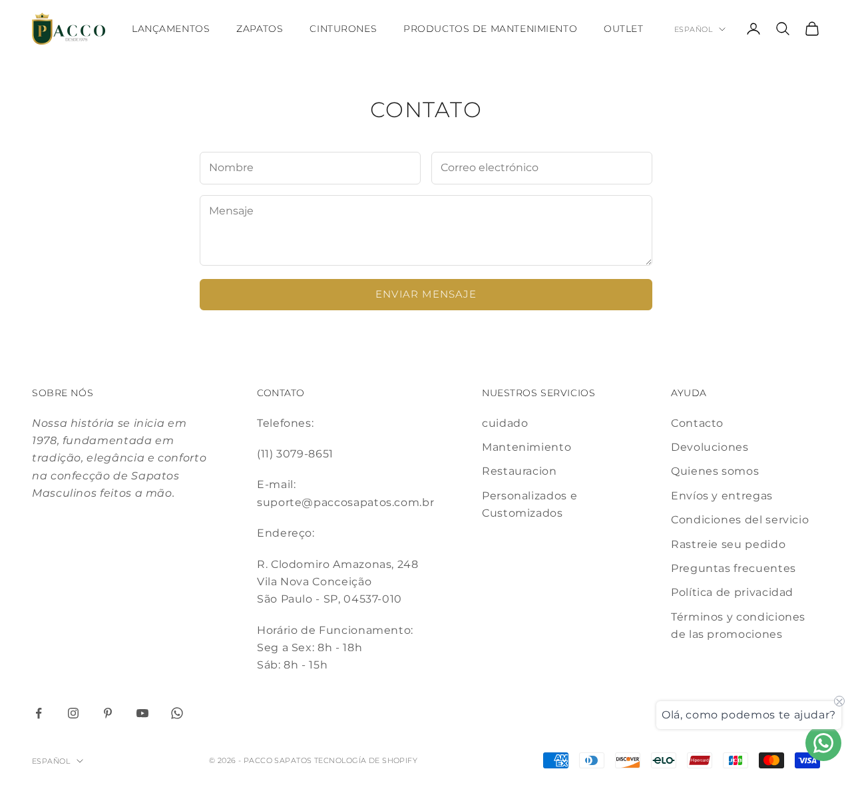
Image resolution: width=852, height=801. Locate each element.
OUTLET (623, 29)
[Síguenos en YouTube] (142, 713)
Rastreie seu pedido (728, 544)
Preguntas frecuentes (733, 568)
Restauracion (519, 471)
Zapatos (259, 29)
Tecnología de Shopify (365, 760)
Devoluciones (710, 447)
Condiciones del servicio (740, 519)
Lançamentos (171, 29)
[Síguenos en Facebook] (38, 713)
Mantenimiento (526, 447)
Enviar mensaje (426, 294)
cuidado (505, 423)
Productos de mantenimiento (490, 29)
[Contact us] (823, 743)
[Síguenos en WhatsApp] (177, 713)
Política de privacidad (732, 592)
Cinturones (343, 29)
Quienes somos (715, 471)
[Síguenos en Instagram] (73, 713)
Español (693, 29)
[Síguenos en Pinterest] (107, 713)
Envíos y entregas (722, 495)
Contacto (697, 423)
